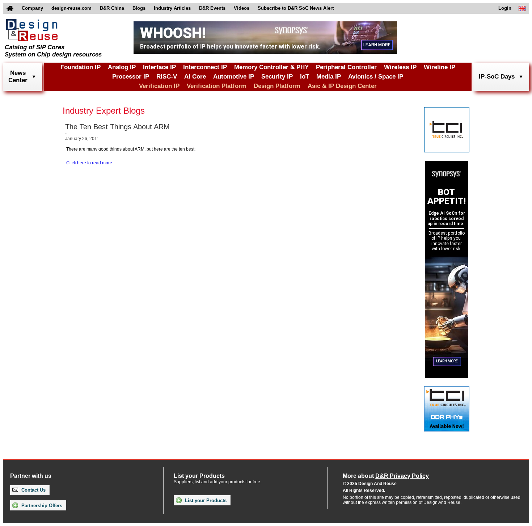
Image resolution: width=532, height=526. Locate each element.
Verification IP (159, 86)
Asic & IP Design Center (342, 86)
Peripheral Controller (346, 67)
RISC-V (166, 76)
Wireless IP (400, 67)
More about (386, 476)
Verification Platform (216, 86)
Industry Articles (172, 8)
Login (504, 8)
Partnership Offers (41, 505)
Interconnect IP (205, 67)
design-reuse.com (71, 8)
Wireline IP (439, 67)
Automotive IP (233, 76)
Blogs (138, 8)
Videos (241, 8)
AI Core (195, 76)
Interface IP (159, 67)
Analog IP (122, 67)
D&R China (112, 8)
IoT (304, 76)
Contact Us (33, 490)
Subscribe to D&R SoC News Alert (296, 8)
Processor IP (130, 76)
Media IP (328, 76)
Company (32, 8)
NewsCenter (18, 77)
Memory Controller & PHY (271, 67)
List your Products (205, 500)
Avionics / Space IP (375, 76)
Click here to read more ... (91, 162)
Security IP (277, 76)
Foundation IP (80, 67)
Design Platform (277, 86)
